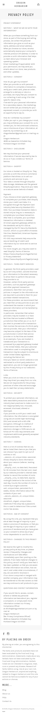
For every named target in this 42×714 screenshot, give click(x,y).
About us (6, 694)
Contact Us (6, 701)
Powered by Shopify (27, 709)
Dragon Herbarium (21, 4)
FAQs (4, 697)
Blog (4, 690)
